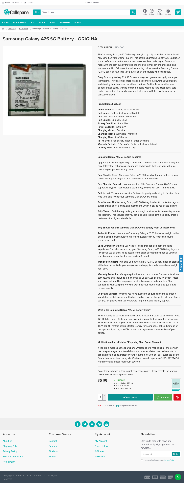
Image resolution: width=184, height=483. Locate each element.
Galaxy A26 (23, 29)
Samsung (12, 29)
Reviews (119, 47)
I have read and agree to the (159, 460)
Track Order (181, 262)
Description (105, 47)
